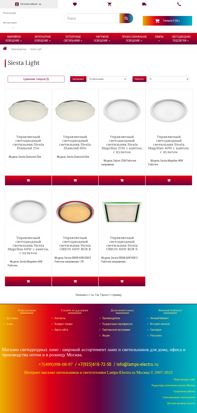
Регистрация (9, 13)
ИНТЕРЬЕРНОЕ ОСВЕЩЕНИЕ (42, 38)
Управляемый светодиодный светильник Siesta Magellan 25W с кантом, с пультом (122, 144)
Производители (111, 318)
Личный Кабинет (159, 318)
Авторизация (10, 22)
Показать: (139, 79)
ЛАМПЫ (159, 38)
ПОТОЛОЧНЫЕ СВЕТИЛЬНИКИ (73, 38)
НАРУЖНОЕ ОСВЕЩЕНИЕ (102, 38)
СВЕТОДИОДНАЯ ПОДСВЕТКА (181, 38)
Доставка (12, 318)
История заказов (160, 323)
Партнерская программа (116, 329)
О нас (10, 323)
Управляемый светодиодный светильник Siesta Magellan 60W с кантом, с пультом (28, 245)
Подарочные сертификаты (117, 323)
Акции (106, 335)
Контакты (60, 318)
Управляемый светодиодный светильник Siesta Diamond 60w (75, 142)
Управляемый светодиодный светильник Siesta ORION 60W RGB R (75, 243)
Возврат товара (64, 323)
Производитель (18, 49)
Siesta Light (36, 49)
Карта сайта (61, 329)
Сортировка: (78, 79)
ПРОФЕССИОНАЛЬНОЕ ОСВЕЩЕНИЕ (134, 38)
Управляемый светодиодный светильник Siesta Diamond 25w (28, 142)
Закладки (155, 329)
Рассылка (156, 335)
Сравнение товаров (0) (36, 79)
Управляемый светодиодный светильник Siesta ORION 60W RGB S (122, 243)
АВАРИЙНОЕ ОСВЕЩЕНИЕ (14, 38)
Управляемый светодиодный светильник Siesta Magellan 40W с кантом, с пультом (168, 144)
